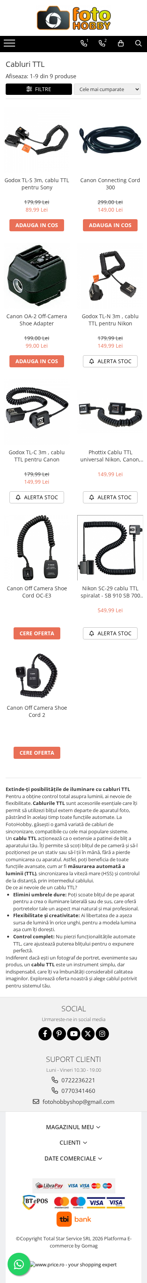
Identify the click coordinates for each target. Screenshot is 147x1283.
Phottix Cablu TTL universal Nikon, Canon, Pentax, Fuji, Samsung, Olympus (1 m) (110, 456)
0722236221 (77, 1080)
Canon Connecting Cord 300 (110, 183)
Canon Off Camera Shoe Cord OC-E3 (37, 592)
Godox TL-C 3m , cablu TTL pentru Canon (37, 456)
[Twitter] (88, 1033)
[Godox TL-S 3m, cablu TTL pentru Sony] (37, 140)
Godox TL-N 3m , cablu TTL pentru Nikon (110, 320)
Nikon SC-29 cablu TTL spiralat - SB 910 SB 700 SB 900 (110, 592)
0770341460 (77, 1090)
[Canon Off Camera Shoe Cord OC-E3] (37, 548)
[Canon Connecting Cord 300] (110, 140)
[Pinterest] (59, 1033)
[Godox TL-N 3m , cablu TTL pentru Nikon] (110, 276)
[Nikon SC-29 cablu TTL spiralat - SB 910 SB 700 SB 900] (110, 547)
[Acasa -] (73, 18)
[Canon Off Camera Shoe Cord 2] (37, 675)
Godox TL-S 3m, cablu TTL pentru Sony (37, 183)
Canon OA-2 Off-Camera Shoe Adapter (36, 320)
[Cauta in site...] (138, 43)
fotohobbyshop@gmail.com (78, 1101)
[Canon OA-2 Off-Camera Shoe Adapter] (37, 276)
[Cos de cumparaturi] (121, 43)
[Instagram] (102, 1033)
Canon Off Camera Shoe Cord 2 (37, 711)
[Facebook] (45, 1033)
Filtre (41, 89)
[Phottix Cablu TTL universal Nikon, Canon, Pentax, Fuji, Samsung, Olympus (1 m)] (110, 412)
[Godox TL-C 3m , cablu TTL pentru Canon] (37, 412)
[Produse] (10, 45)
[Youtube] (73, 1033)
